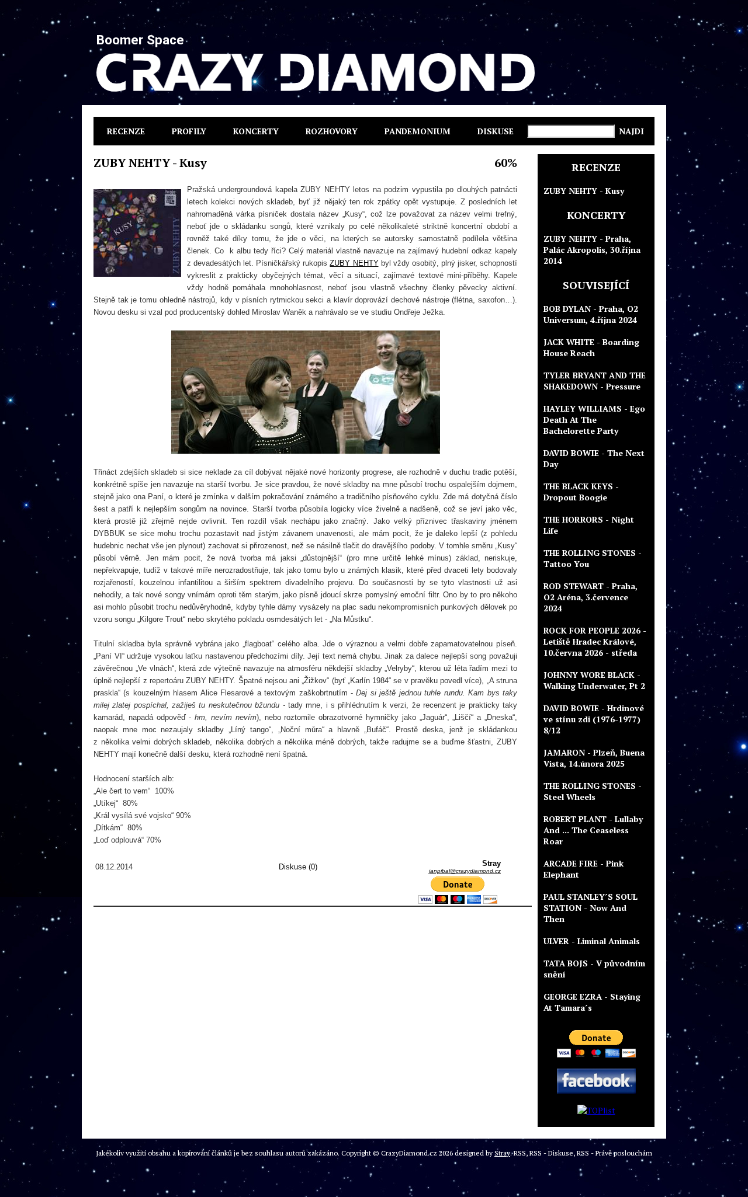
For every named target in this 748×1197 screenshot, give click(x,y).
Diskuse (495, 131)
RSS (520, 1153)
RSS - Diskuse (551, 1153)
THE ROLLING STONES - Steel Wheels (592, 791)
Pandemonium (418, 131)
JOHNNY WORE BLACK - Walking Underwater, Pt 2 (594, 680)
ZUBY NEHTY (354, 263)
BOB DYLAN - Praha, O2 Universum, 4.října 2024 (590, 314)
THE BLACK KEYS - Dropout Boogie (581, 492)
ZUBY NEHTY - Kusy (583, 190)
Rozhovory (332, 131)
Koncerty (256, 131)
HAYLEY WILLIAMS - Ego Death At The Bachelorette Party (594, 419)
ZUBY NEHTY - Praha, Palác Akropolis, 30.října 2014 (591, 249)
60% (505, 162)
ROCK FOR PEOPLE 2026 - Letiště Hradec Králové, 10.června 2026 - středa (594, 641)
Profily (189, 131)
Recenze (126, 131)
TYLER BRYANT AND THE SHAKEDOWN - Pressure (594, 381)
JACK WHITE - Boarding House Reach (591, 347)
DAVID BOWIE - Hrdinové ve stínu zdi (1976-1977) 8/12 (593, 719)
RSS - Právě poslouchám (614, 1153)
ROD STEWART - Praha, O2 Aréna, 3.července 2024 (590, 597)
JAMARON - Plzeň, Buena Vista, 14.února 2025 (594, 758)
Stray (502, 1153)
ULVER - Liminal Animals (591, 941)
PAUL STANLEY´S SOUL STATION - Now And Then (590, 907)
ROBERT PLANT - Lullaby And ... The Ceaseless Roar (593, 830)
